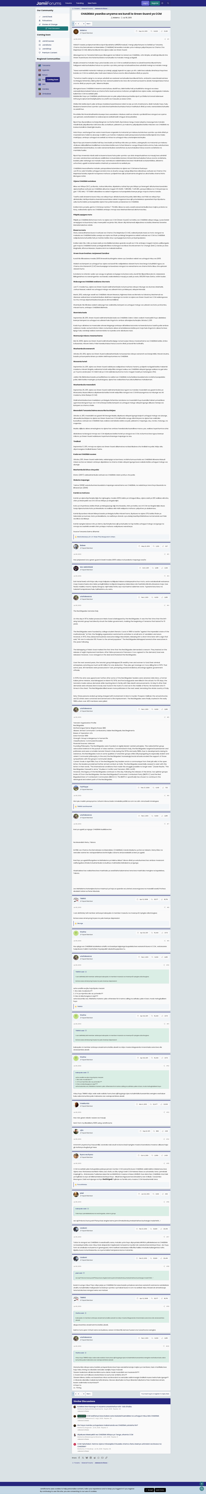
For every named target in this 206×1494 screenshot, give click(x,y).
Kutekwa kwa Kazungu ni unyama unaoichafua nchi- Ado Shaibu (104, 1406)
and (84, 806)
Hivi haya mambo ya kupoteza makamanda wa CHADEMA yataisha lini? (107, 1425)
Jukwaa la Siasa (83, 1411)
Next (88, 24)
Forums (68, 3)
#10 (167, 965)
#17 (167, 1237)
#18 (167, 1266)
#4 (168, 605)
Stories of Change (49, 24)
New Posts (92, 3)
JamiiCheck (47, 17)
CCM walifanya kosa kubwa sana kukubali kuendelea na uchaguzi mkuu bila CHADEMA (118, 1416)
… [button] (81, 24)
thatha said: (80, 1313)
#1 (168, 39)
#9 (168, 941)
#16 (167, 1202)
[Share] (165, 39)
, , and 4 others (96, 537)
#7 (168, 824)
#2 (168, 554)
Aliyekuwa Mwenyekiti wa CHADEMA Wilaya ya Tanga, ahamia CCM (105, 1434)
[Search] (168, 3)
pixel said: (79, 1273)
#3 (168, 576)
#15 (167, 1163)
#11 (168, 1024)
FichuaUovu (47, 20)
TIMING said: (80, 972)
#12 (167, 1066)
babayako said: (81, 1073)
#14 (167, 1139)
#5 (168, 717)
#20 (167, 1346)
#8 (168, 907)
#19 (167, 1306)
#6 (168, 796)
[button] (162, 3)
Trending (80, 3)
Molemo (116, 18)
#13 (167, 1112)
